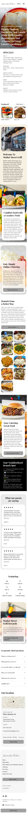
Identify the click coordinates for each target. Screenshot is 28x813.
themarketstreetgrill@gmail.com (11, 731)
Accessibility (5, 788)
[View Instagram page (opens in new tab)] (6, 796)
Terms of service (6, 785)
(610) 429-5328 (7, 728)
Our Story (5, 769)
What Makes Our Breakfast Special (12, 764)
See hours (21, 737)
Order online (13, 742)
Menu (19, 3)
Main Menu (5, 762)
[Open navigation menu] (23, 3)
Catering (5, 767)
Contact (4, 771)
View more (6, 518)
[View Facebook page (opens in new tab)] (3, 796)
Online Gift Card (7, 774)
